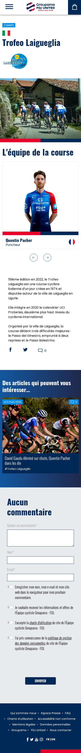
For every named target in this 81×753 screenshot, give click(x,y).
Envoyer (40, 681)
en (53, 739)
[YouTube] (36, 739)
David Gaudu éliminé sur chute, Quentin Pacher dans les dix (37, 460)
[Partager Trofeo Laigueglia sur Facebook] (14, 349)
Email (11, 569)
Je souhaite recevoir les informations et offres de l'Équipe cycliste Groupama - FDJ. (44, 610)
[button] (34, 257)
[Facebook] (27, 739)
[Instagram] (41, 739)
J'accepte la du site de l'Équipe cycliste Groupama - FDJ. (44, 625)
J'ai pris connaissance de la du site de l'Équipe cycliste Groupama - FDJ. (43, 643)
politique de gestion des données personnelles (43, 640)
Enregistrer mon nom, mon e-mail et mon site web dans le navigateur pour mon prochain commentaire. (42, 592)
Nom (10, 552)
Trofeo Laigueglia (31, 42)
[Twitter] (31, 739)
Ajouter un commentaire (22, 525)
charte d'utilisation (40, 622)
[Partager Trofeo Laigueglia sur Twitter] (29, 349)
